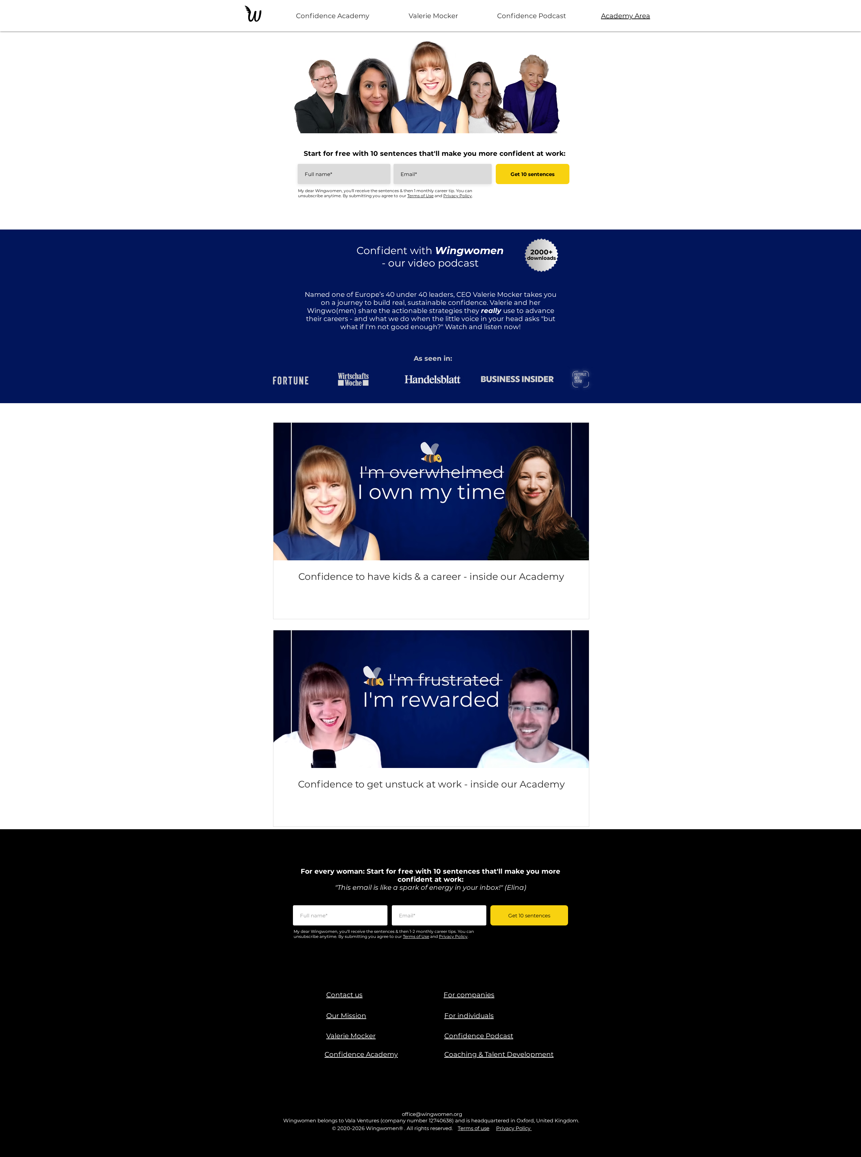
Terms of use (473, 1128)
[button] (344, 995)
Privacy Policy (457, 195)
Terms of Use (420, 195)
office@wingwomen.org (432, 1114)
